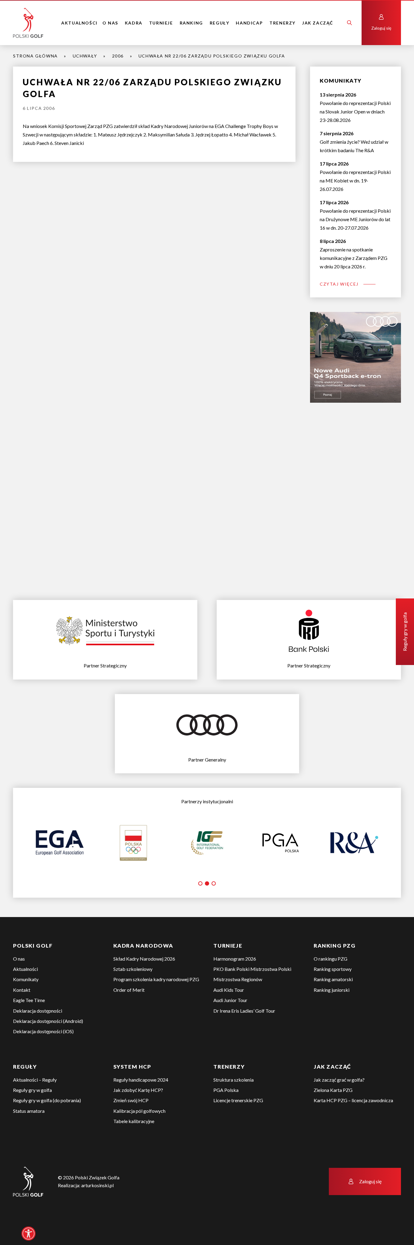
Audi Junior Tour (230, 1000)
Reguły (219, 22)
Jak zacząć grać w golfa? (339, 1080)
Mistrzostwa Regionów (237, 979)
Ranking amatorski (333, 979)
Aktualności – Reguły (35, 1080)
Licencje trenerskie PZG (238, 1100)
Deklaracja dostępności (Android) (48, 1021)
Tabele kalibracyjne (133, 1121)
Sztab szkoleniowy (132, 969)
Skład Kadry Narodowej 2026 (144, 959)
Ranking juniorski (331, 990)
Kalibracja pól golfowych (139, 1111)
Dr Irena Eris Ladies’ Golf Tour (244, 1011)
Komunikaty (25, 979)
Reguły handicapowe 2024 (140, 1080)
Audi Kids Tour (228, 990)
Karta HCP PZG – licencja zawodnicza (353, 1100)
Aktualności (79, 22)
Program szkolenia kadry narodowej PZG (156, 979)
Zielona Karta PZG (333, 1090)
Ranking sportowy (333, 969)
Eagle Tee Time (29, 1000)
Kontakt (21, 990)
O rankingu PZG (330, 959)
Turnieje (161, 22)
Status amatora (29, 1111)
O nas (110, 22)
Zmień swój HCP (131, 1100)
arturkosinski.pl (97, 1185)
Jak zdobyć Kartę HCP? (138, 1090)
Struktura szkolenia (233, 1080)
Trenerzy (282, 22)
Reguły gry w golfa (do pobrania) (47, 1100)
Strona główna (35, 55)
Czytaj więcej (339, 284)
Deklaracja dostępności (37, 1011)
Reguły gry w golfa (32, 1090)
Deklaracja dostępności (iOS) (43, 1031)
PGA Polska (226, 1090)
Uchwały (85, 55)
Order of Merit (129, 990)
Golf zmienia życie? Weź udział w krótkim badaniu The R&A (354, 141)
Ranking (191, 22)
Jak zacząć (317, 22)
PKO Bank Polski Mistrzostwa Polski (252, 969)
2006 (118, 55)
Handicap (249, 22)
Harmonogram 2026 (234, 959)
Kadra (133, 22)
